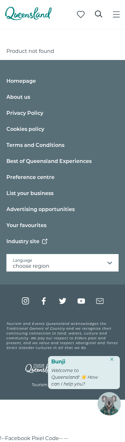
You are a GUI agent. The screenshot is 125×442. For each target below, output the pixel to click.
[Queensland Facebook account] (44, 301)
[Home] (28, 18)
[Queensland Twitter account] (62, 301)
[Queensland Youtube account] (81, 301)
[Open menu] (116, 14)
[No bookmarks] (81, 14)
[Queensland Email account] (100, 301)
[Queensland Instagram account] (25, 301)
